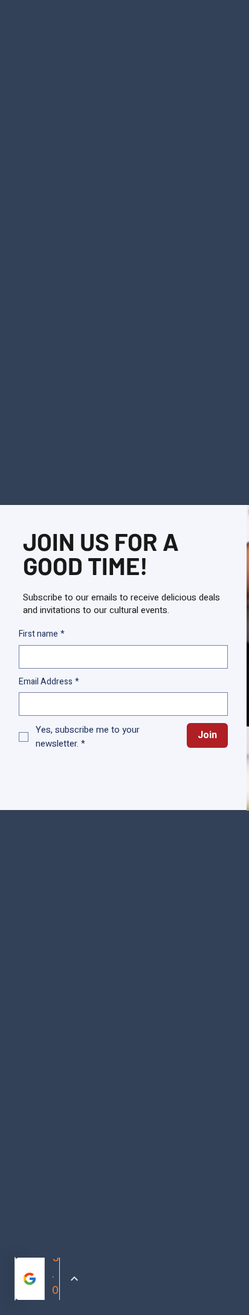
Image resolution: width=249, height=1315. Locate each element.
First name (42, 634)
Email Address (49, 682)
